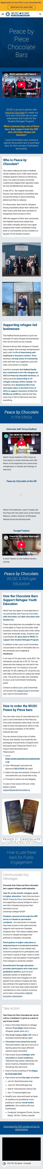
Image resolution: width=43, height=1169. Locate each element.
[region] (21, 5)
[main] (21, 43)
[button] (3, 14)
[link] (21, 1151)
